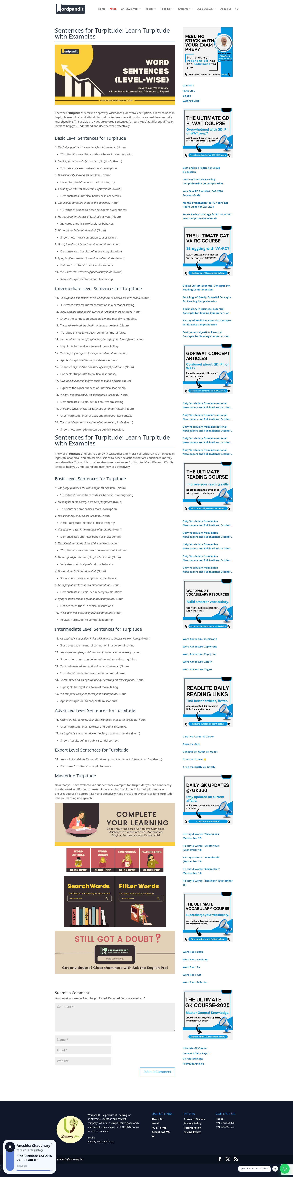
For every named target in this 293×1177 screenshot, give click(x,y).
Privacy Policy (192, 1123)
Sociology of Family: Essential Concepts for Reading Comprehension (207, 299)
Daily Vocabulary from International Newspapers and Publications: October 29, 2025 (206, 452)
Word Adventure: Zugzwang (200, 639)
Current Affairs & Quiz (196, 1053)
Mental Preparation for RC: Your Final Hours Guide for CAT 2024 (205, 204)
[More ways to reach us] (275, 1169)
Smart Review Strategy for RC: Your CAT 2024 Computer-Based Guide (207, 216)
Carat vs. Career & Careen (198, 736)
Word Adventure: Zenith (197, 661)
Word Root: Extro (193, 951)
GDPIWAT (188, 85)
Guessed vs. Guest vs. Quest (200, 751)
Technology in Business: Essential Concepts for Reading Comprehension (206, 311)
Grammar (184, 9)
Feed (113, 9)
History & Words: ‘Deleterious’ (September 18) (201, 847)
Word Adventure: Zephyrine (199, 654)
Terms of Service (195, 1119)
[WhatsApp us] (285, 1169)
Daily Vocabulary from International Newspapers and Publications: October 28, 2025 (206, 429)
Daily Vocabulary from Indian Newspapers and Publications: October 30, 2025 (206, 535)
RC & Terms (159, 1127)
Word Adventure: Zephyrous (200, 646)
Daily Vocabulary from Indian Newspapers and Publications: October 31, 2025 (206, 523)
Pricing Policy (192, 1132)
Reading (165, 9)
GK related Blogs (193, 1058)
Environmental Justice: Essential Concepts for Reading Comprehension (206, 334)
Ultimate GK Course (195, 1048)
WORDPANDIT (191, 101)
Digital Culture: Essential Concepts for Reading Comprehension (206, 287)
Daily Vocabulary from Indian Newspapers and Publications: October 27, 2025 (206, 558)
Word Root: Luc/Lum (195, 959)
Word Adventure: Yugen (197, 669)
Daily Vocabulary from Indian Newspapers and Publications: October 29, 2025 (206, 570)
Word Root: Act (192, 974)
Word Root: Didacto (195, 982)
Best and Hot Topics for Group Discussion (201, 170)
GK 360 (187, 95)
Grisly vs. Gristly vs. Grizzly (199, 767)
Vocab (149, 9)
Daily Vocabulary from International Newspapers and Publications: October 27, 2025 (206, 440)
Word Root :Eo (191, 967)
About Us (225, 9)
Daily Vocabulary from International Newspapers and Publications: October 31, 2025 (206, 405)
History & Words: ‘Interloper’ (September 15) (207, 882)
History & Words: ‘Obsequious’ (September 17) (201, 836)
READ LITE (189, 90)
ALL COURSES (205, 9)
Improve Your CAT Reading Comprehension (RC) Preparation (203, 181)
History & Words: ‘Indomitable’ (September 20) (201, 859)
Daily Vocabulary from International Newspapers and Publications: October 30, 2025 (206, 417)
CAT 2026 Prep (129, 9)
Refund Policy (192, 1127)
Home (101, 9)
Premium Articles (193, 1063)
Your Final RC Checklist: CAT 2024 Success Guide (203, 193)
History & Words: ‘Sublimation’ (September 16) (201, 871)
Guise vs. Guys (191, 744)
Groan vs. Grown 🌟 (194, 759)
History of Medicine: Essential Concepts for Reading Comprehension (207, 322)
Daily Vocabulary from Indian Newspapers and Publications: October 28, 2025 (206, 547)
